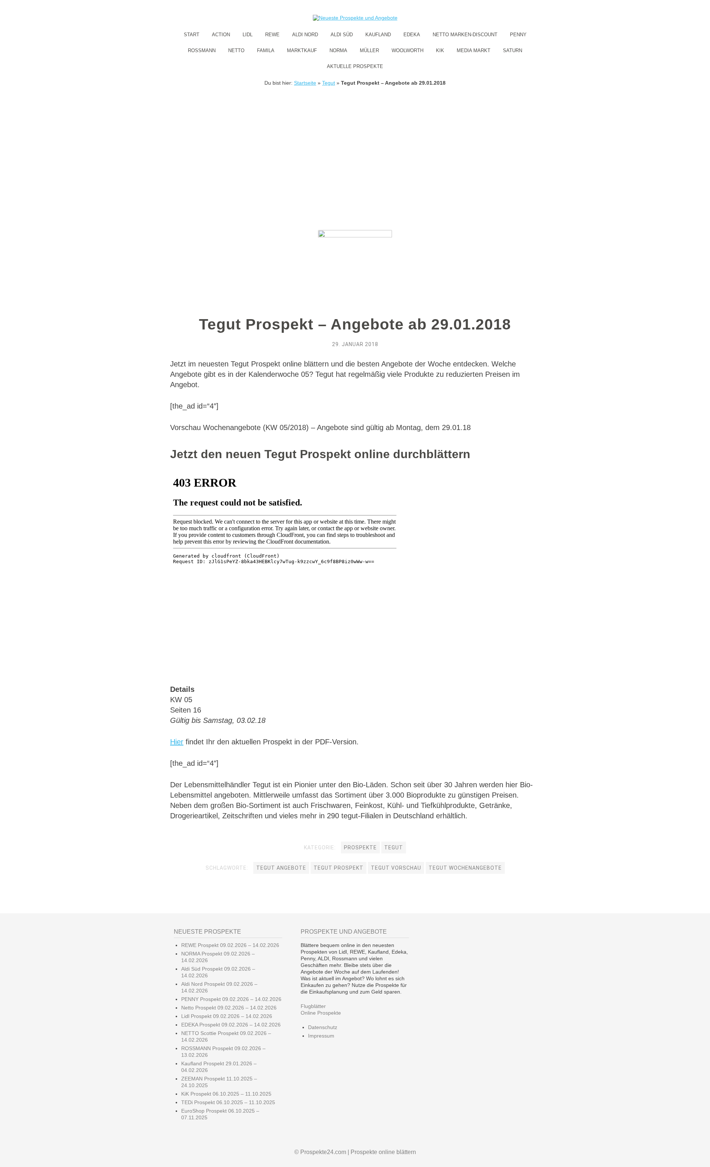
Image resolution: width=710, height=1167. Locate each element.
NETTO (236, 50)
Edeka (411, 34)
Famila (265, 50)
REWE (272, 34)
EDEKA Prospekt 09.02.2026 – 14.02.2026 (231, 1025)
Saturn (512, 50)
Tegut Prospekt (339, 868)
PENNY (518, 34)
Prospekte (360, 847)
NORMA (338, 50)
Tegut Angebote (281, 868)
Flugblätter (313, 1006)
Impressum (321, 1036)
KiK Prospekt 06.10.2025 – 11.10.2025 (226, 1094)
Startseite (305, 83)
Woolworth (407, 50)
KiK (440, 50)
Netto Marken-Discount (465, 34)
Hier (176, 742)
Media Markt (473, 50)
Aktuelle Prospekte (355, 66)
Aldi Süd (342, 34)
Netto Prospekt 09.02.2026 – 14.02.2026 (229, 1008)
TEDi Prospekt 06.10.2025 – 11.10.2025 (228, 1102)
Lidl (248, 34)
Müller (369, 50)
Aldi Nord (305, 34)
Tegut (328, 83)
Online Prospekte (321, 1013)
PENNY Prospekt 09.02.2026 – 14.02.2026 (231, 999)
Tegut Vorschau (396, 868)
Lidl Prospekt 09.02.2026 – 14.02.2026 (226, 1016)
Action (221, 34)
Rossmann (202, 50)
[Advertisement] (355, 141)
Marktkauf (302, 50)
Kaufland (378, 34)
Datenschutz (322, 1027)
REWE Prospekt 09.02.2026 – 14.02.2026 (230, 945)
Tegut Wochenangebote (465, 868)
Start (191, 34)
